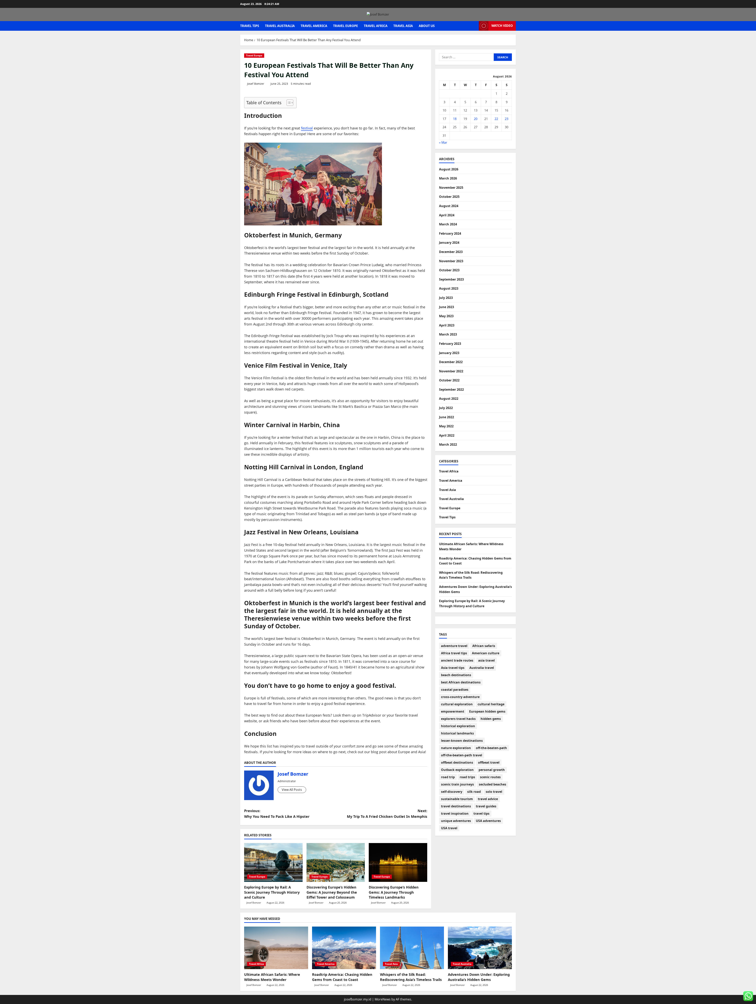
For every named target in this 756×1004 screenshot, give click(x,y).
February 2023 (450, 343)
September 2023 (451, 279)
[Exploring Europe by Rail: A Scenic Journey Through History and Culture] (273, 862)
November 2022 (451, 371)
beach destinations (456, 675)
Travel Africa (375, 26)
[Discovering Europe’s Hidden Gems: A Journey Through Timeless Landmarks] (398, 862)
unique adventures (456, 821)
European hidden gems (487, 711)
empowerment (452, 711)
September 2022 (451, 389)
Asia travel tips (452, 668)
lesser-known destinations (462, 740)
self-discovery (451, 791)
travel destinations (456, 806)
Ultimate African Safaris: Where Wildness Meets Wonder (272, 977)
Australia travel (481, 668)
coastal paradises (454, 689)
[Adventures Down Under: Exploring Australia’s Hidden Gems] (480, 948)
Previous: (276, 813)
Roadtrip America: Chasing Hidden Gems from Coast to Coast (342, 977)
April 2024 (446, 215)
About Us (427, 26)
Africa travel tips (454, 653)
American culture (485, 653)
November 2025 (451, 187)
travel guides (486, 806)
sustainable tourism (457, 799)
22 (496, 119)
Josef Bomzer (255, 84)
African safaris (483, 646)
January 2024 (449, 242)
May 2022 (446, 426)
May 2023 (446, 316)
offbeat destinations (457, 762)
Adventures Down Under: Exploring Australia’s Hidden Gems (479, 977)
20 (475, 119)
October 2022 (449, 380)
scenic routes (490, 777)
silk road (474, 791)
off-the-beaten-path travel (461, 755)
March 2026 (448, 178)
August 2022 (448, 398)
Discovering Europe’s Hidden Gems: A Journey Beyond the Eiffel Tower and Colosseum (332, 892)
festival (307, 128)
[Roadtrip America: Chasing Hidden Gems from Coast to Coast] (344, 948)
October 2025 (449, 196)
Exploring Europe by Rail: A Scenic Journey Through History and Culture (272, 892)
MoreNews (383, 999)
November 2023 (451, 261)
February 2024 (450, 233)
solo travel (494, 791)
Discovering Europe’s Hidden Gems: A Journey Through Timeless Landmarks (394, 892)
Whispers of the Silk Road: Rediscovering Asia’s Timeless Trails (411, 977)
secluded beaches (492, 784)
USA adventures (488, 821)
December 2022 (451, 362)
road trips (467, 777)
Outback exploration (457, 770)
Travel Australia (280, 26)
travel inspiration (455, 813)
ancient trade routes (457, 660)
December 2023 (451, 252)
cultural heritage (491, 704)
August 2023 (448, 288)
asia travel (486, 660)
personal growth (492, 770)
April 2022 (446, 435)
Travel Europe (345, 26)
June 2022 (446, 417)
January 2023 (449, 353)
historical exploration (458, 726)
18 (455, 119)
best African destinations (461, 682)
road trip (448, 777)
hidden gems (491, 719)
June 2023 (446, 307)
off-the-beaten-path (491, 748)
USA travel (449, 828)
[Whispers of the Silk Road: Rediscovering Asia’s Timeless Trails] (412, 948)
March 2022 (448, 444)
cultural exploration (457, 704)
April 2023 (446, 325)
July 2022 (446, 408)
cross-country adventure (460, 697)
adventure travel (454, 646)
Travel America (314, 26)
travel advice (488, 799)
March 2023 (448, 334)
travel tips (481, 813)
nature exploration (456, 748)
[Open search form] (474, 26)
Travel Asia (403, 26)
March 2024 (448, 224)
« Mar (443, 142)
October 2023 (449, 270)
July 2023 (446, 298)
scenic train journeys (457, 784)
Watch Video (502, 25)
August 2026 (448, 169)
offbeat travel (488, 762)
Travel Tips (249, 26)
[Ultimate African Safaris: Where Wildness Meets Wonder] (276, 948)
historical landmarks (457, 733)
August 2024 (448, 206)
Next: (387, 813)
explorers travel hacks (458, 719)
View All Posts (292, 789)
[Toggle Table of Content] (288, 102)
